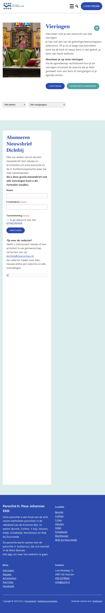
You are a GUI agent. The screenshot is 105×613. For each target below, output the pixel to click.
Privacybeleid (30, 601)
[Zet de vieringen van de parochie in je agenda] (97, 28)
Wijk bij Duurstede (66, 540)
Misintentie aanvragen (83, 86)
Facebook (8, 586)
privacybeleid (14, 223)
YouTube (8, 582)
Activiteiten (9, 578)
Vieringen (8, 570)
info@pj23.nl (62, 582)
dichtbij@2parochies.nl (19, 256)
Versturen (15, 230)
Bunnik (59, 512)
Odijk (58, 528)
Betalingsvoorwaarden (48, 601)
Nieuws (7, 574)
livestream (55, 86)
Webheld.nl (97, 601)
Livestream (92, 6)
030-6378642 (62, 578)
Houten (59, 524)
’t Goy (58, 520)
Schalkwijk (61, 532)
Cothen (59, 516)
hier (10, 554)
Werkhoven (61, 536)
